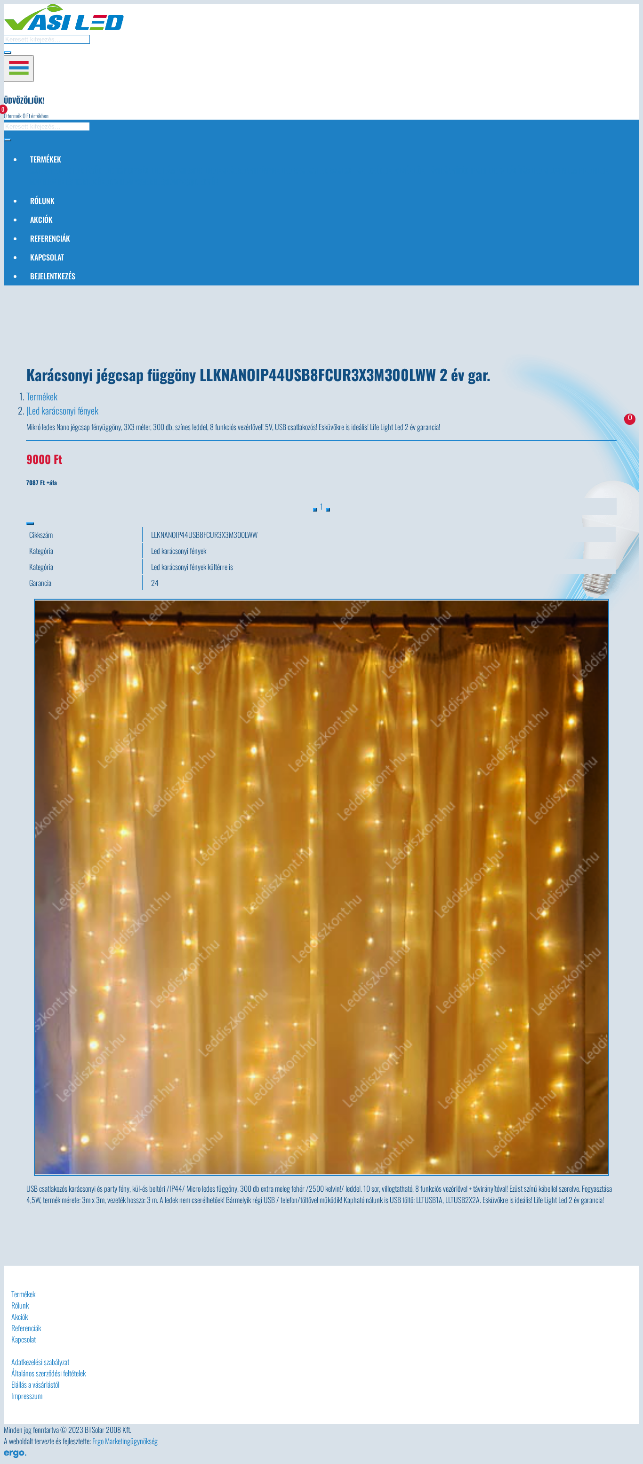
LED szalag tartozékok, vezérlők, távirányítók (393, 170)
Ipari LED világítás (500, 170)
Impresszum (26, 1395)
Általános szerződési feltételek (48, 1373)
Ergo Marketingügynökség (125, 1441)
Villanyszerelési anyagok (156, 181)
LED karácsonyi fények (242, 170)
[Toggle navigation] (19, 68)
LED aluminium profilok (570, 170)
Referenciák (50, 238)
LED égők (87, 170)
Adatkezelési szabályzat (40, 1361)
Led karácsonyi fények (63, 410)
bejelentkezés (52, 276)
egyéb (209, 181)
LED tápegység (126, 170)
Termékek (41, 396)
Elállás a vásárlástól (35, 1384)
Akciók (41, 219)
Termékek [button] (45, 159)
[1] (328, 510)
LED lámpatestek (177, 170)
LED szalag (298, 170)
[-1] (315, 510)
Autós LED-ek (51, 170)
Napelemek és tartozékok (71, 181)
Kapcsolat (47, 257)
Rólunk (42, 200)
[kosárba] (30, 523)
